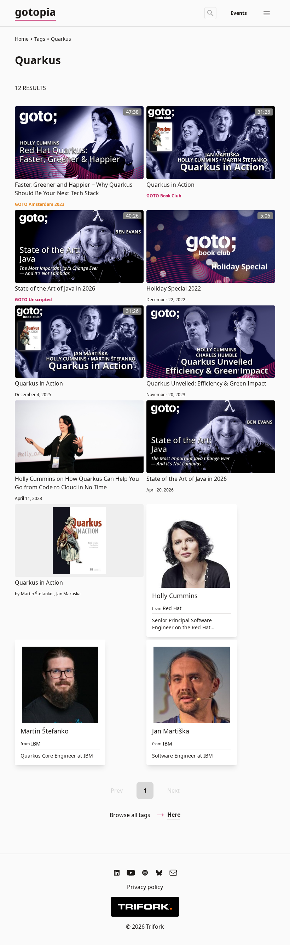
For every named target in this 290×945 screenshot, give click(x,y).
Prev (117, 790)
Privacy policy (145, 887)
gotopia (35, 12)
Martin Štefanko (36, 594)
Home (22, 38)
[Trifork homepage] (145, 907)
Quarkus (60, 38)
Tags (40, 38)
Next (173, 790)
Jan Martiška (68, 594)
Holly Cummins (175, 595)
